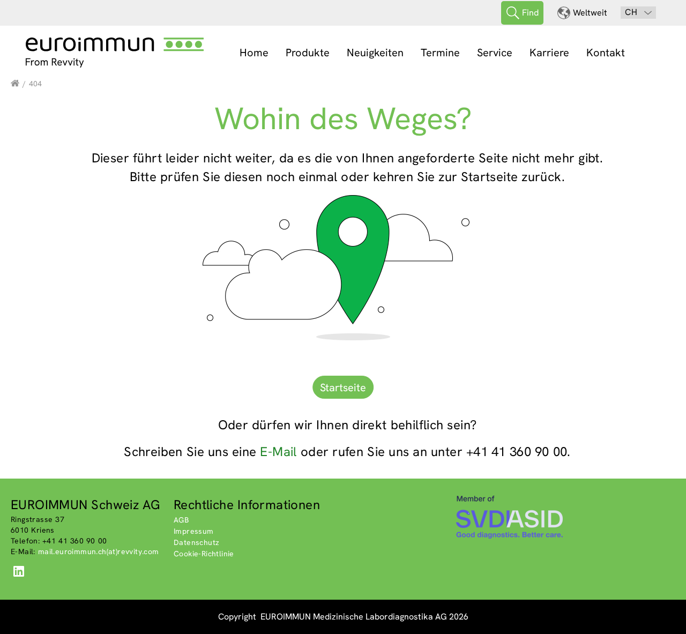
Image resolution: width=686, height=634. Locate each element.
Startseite (343, 387)
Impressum (194, 531)
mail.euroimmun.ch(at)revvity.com (98, 551)
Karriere (549, 52)
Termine (440, 52)
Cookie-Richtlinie (204, 553)
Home (254, 52)
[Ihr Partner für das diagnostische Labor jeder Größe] (15, 83)
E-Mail (278, 451)
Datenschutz (196, 542)
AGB (181, 520)
